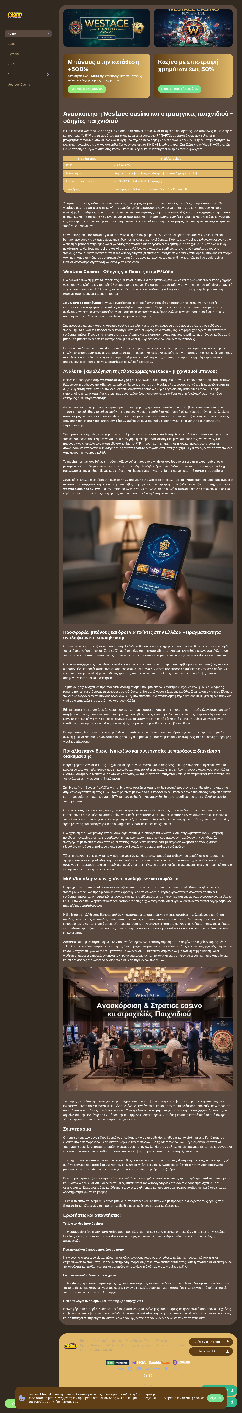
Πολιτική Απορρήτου (107, 1340)
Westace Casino (19, 84)
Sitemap (148, 1385)
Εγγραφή (14, 54)
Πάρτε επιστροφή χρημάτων (179, 89)
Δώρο (12, 44)
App (10, 74)
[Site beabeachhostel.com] (15, 15)
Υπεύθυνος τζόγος (138, 1340)
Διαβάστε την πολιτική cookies (184, 1398)
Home (12, 33)
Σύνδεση (13, 64)
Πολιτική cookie (115, 1345)
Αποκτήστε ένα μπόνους (87, 89)
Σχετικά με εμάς (141, 1345)
